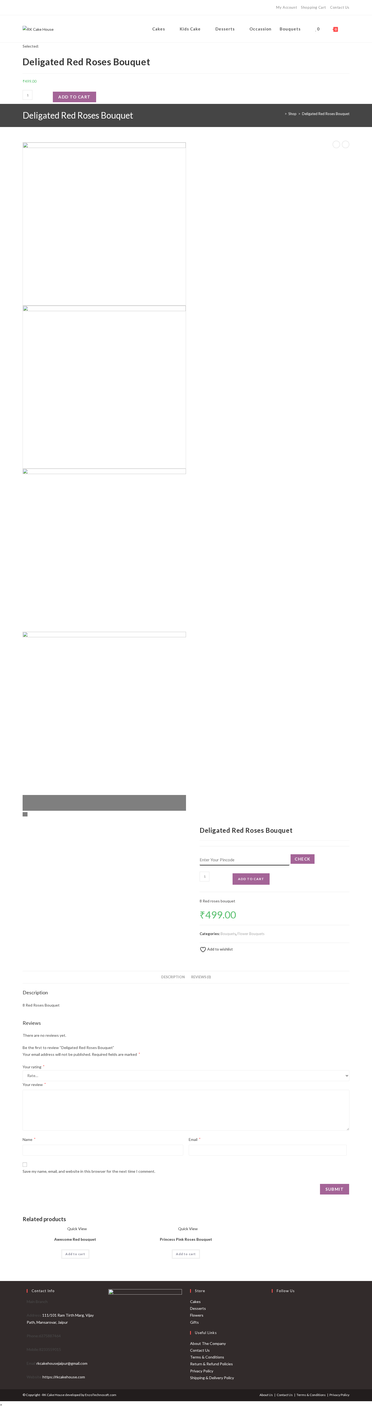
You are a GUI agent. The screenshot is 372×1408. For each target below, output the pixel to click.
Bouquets (228, 934)
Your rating (33, 1066)
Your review (34, 1084)
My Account (286, 7)
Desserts (198, 1308)
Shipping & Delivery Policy (212, 1377)
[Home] (281, 114)
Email (194, 1139)
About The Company (208, 1343)
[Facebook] (25, 7)
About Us (266, 1395)
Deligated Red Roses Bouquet (325, 114)
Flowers (196, 1315)
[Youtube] (39, 7)
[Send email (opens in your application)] (46, 7)
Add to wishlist (219, 949)
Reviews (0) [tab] (201, 977)
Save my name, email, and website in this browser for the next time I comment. (89, 1171)
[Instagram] (32, 7)
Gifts (194, 1322)
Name (29, 1139)
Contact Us (339, 7)
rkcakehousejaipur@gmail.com (61, 1363)
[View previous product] (336, 144)
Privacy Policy (201, 1371)
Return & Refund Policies (211, 1363)
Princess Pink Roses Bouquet (186, 1239)
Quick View (76, 1228)
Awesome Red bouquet (75, 1239)
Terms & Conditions (207, 1357)
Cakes (195, 1301)
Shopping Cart (313, 7)
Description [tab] (173, 977)
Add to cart (74, 96)
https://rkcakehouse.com (63, 1377)
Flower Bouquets (250, 934)
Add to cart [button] (75, 1254)
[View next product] (345, 144)
